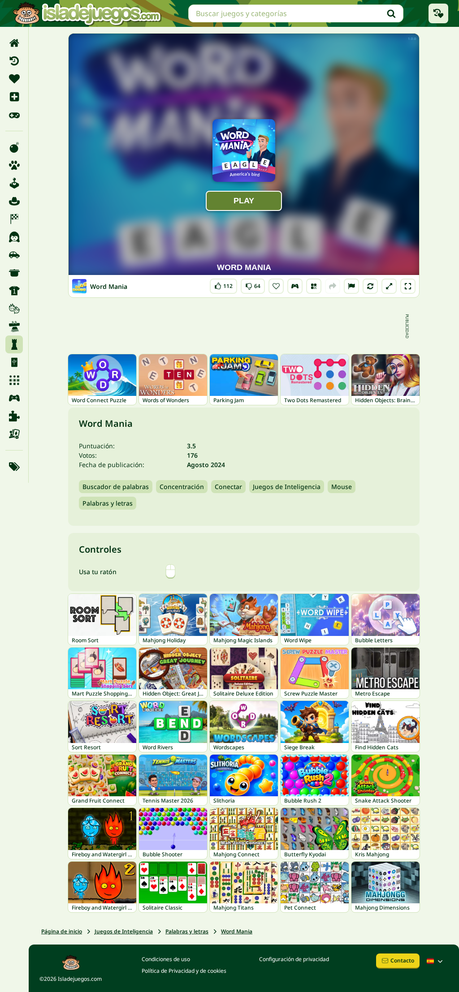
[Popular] (14, 115)
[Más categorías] (14, 467)
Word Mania (236, 931)
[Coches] (14, 255)
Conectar (228, 486)
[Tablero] (14, 434)
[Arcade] (14, 183)
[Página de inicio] (14, 43)
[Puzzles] (14, 416)
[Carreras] (14, 219)
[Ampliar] (389, 286)
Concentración (182, 486)
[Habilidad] (14, 326)
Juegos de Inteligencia (286, 486)
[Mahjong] (14, 362)
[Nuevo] (14, 97)
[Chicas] (14, 237)
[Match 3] (14, 380)
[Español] (435, 961)
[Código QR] (313, 286)
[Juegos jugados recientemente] (438, 13)
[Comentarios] (351, 286)
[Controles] (295, 286)
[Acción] (14, 147)
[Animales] (14, 165)
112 (224, 284)
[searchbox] (295, 13)
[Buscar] (391, 13)
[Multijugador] (14, 398)
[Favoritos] (14, 79)
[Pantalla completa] (408, 286)
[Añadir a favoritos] (276, 286)
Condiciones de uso (166, 959)
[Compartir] (332, 286)
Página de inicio (61, 931)
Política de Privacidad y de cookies (184, 971)
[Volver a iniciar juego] (370, 286)
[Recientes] (14, 61)
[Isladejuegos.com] (87, 13)
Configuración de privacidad (294, 959)
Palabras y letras (107, 503)
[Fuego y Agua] (14, 309)
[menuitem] (14, 43)
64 (253, 284)
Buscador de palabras (115, 486)
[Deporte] (14, 291)
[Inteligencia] (14, 344)
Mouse (341, 486)
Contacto (402, 960)
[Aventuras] (14, 201)
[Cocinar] (14, 273)
